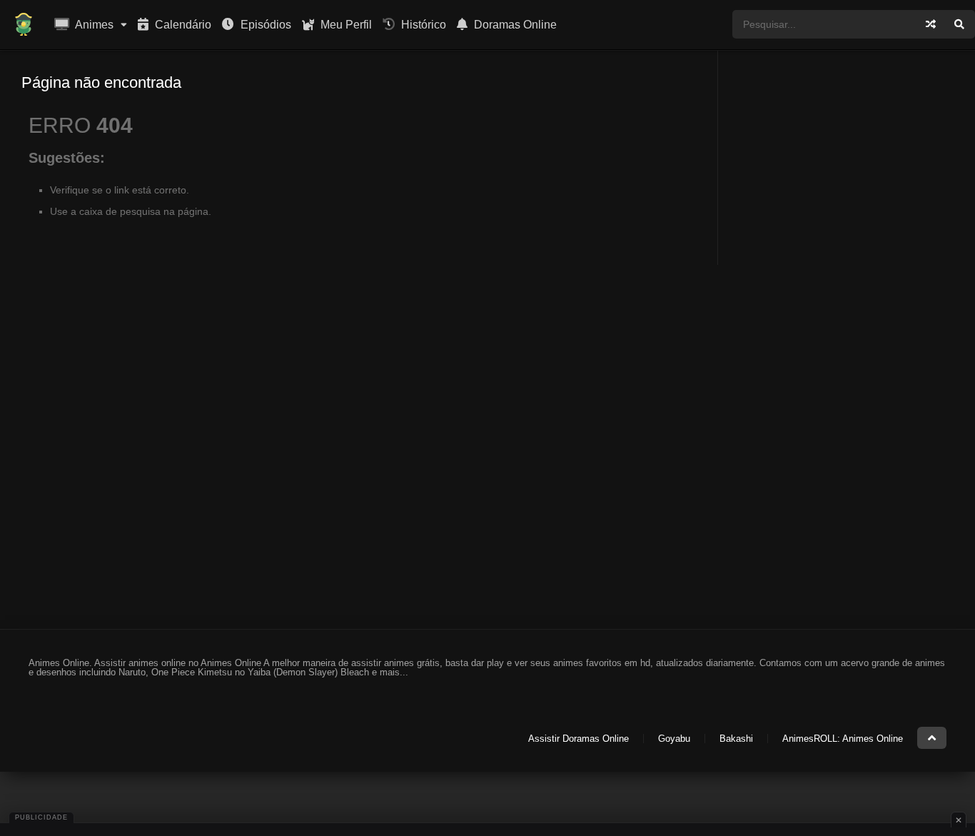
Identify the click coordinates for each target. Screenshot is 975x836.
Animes (93, 25)
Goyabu (674, 738)
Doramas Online (514, 25)
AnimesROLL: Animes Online (842, 738)
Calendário (181, 25)
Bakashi (736, 738)
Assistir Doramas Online (578, 738)
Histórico (422, 25)
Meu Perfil (345, 25)
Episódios (264, 25)
